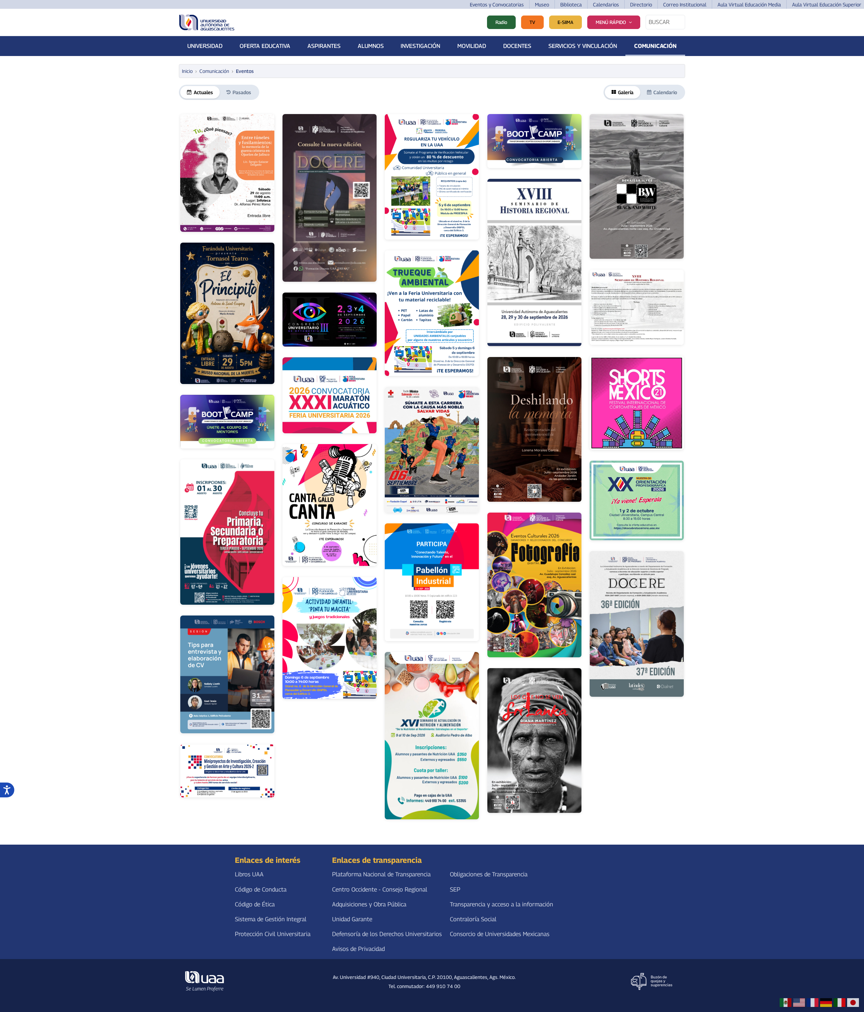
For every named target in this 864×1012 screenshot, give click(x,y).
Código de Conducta (261, 889)
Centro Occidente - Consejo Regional (379, 889)
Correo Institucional (684, 4)
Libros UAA (249, 874)
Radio (501, 22)
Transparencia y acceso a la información (501, 904)
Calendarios (606, 4)
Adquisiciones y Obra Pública (369, 904)
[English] (799, 1002)
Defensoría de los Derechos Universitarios (387, 933)
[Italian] (839, 1002)
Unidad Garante (352, 919)
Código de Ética (255, 904)
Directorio (641, 4)
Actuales (203, 92)
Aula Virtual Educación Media (749, 4)
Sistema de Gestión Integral (270, 919)
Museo (542, 4)
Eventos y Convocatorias (497, 4)
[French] (812, 1002)
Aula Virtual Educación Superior (826, 4)
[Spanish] (785, 1002)
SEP (455, 889)
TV (532, 22)
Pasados (242, 92)
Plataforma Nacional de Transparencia (381, 874)
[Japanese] (853, 1002)
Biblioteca (571, 4)
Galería (625, 92)
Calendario (665, 92)
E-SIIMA (565, 22)
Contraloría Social (473, 919)
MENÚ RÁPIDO (611, 22)
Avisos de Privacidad (358, 948)
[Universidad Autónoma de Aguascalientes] (207, 22)
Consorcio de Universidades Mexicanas (499, 933)
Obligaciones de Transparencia (489, 874)
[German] (826, 1002)
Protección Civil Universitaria (272, 933)
